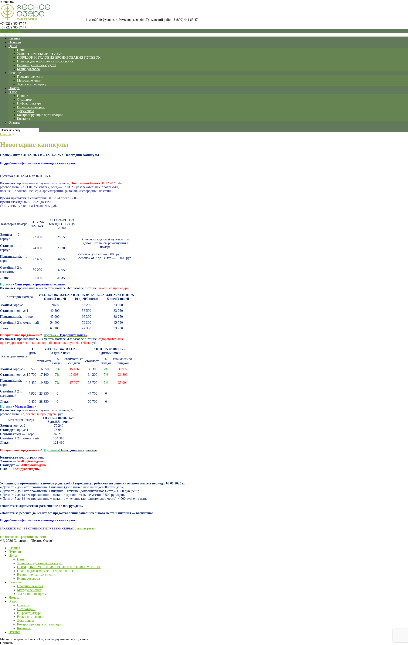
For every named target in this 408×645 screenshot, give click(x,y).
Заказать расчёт (85, 528)
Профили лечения (30, 76)
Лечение (14, 73)
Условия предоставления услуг (39, 53)
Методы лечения (29, 80)
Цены (12, 46)
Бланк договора (28, 69)
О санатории (26, 99)
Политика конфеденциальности (23, 537)
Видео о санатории (31, 107)
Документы (25, 111)
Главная (14, 38)
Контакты (24, 118)
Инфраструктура (29, 103)
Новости (23, 95)
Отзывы (14, 122)
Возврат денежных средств (36, 65)
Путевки (14, 42)
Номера (14, 88)
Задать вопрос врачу (31, 84)
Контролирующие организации (40, 115)
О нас (12, 92)
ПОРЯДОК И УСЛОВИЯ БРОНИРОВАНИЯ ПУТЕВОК (59, 57)
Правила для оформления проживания (45, 61)
